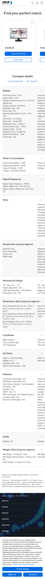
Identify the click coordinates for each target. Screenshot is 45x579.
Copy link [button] (33, 81)
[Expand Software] (42, 531)
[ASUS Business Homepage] (7, 3)
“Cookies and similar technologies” (23, 564)
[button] (32, 2)
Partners (5, 507)
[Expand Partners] (42, 507)
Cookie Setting (22, 569)
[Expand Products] (42, 513)
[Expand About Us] (42, 501)
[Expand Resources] (42, 525)
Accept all (33, 574)
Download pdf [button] (17, 81)
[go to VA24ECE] (18, 35)
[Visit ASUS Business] (8, 496)
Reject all (12, 574)
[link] (18, 60)
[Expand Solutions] (42, 519)
